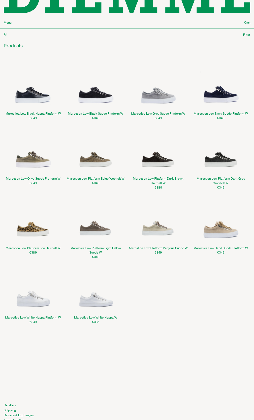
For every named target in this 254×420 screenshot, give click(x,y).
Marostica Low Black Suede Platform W (95, 113)
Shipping (10, 410)
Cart (247, 22)
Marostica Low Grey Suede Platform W (158, 113)
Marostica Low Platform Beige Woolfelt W (96, 178)
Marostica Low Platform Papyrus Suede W (158, 248)
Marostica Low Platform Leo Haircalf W (33, 248)
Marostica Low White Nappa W (95, 317)
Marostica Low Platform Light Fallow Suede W (95, 250)
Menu (8, 22)
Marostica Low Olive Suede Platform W (33, 178)
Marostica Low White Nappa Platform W (33, 317)
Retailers (10, 405)
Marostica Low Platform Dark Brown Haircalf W (158, 181)
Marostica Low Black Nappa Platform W (33, 113)
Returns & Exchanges (19, 415)
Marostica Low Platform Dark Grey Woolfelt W (221, 181)
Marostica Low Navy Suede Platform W (221, 113)
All (5, 34)
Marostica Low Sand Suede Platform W (220, 248)
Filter (246, 34)
